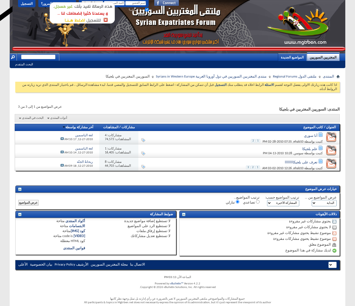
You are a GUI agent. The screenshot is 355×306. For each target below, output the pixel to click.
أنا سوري (311, 136)
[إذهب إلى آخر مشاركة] (62, 139)
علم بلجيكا (310, 149)
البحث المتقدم (24, 64)
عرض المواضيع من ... (321, 197)
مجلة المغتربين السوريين (109, 264)
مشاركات (128, 127)
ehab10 (298, 141)
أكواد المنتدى (75, 221)
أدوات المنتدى (58, 118)
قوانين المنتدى (74, 248)
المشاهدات (110, 127)
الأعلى (23, 264)
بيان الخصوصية (41, 264)
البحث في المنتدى (33, 118)
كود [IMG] (78, 231)
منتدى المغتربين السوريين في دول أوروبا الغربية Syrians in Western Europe (211, 76)
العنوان (331, 127)
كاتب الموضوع (313, 127)
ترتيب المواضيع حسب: (282, 197)
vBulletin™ (176, 283)
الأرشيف (82, 264)
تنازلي (231, 202)
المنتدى (328, 76)
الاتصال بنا (137, 264)
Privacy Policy (65, 264)
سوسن (298, 153)
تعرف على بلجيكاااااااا (301, 162)
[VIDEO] (79, 236)
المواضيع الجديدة (292, 57)
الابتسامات (77, 226)
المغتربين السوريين (323, 57)
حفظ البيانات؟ (137, 9)
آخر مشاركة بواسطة (79, 127)
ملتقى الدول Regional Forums (294, 76)
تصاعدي (249, 202)
